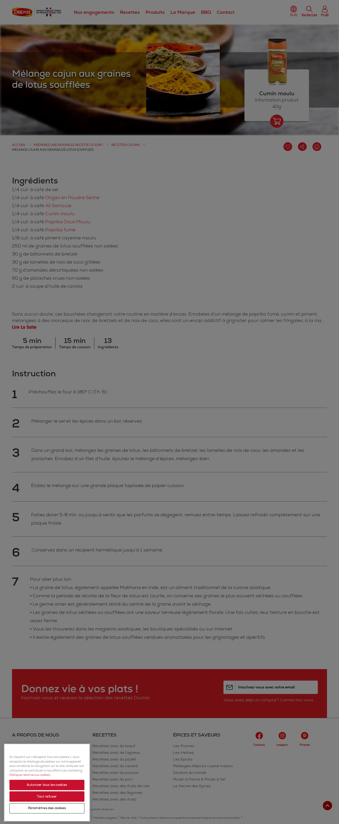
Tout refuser (47, 796)
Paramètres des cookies (47, 808)
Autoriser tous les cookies (47, 785)
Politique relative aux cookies (29, 775)
